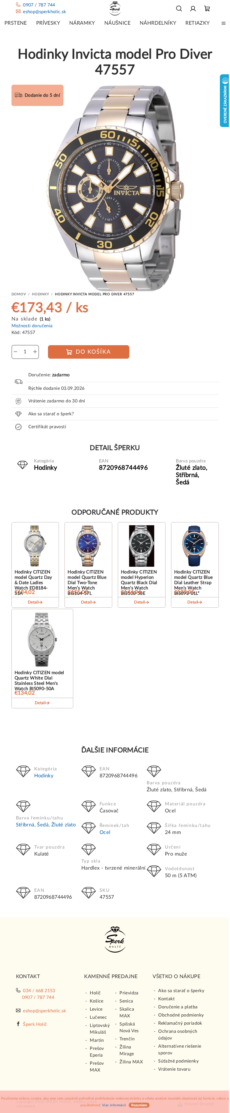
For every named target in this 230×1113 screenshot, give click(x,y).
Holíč (95, 993)
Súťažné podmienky (178, 1061)
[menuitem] (15, 23)
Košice (96, 1001)
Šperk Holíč (35, 1024)
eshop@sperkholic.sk (44, 12)
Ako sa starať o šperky (181, 990)
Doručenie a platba (177, 1007)
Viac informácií (114, 1105)
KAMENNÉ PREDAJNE (110, 976)
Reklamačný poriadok (180, 1023)
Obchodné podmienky (181, 1015)
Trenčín (127, 1039)
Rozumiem (139, 1105)
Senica (126, 1001)
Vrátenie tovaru (174, 1069)
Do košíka (93, 352)
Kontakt (166, 999)
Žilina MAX (131, 1062)
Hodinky (44, 775)
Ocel (105, 832)
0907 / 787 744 (39, 5)
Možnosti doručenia (32, 326)
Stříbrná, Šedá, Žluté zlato (46, 825)
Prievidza (129, 993)
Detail (33, 602)
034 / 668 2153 (39, 990)
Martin (97, 1040)
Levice (96, 1009)
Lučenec (98, 1017)
